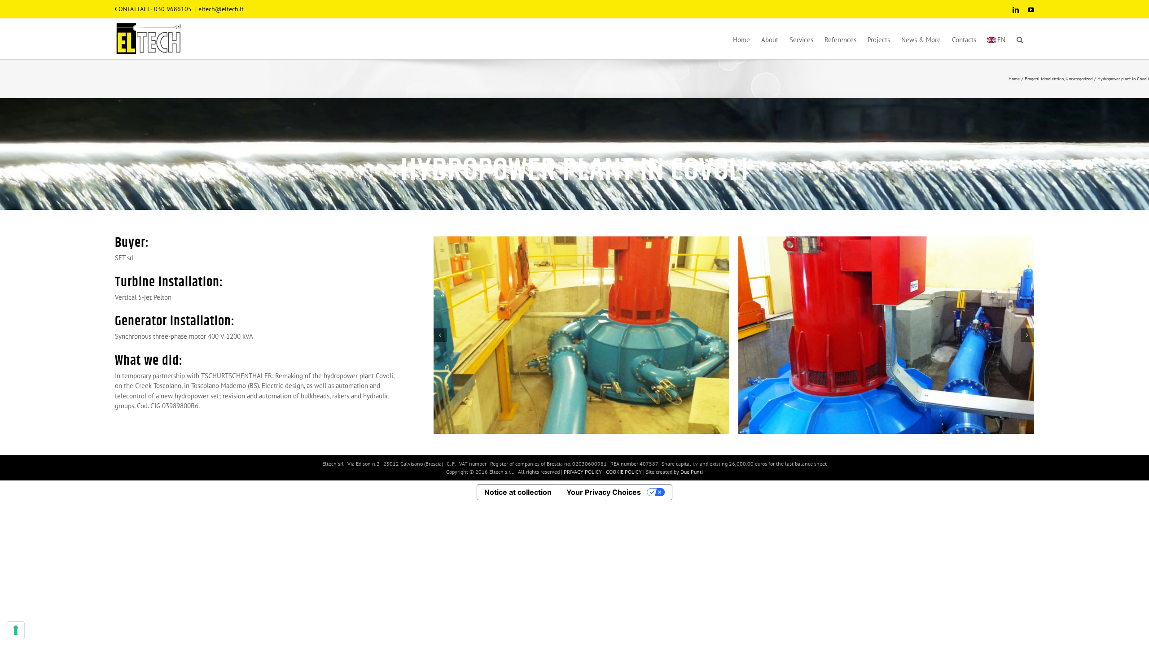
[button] (1020, 38)
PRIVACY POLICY (583, 471)
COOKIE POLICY (624, 471)
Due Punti (691, 471)
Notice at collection (518, 492)
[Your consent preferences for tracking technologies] (15, 630)
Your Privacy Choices (603, 492)
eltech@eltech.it (221, 9)
